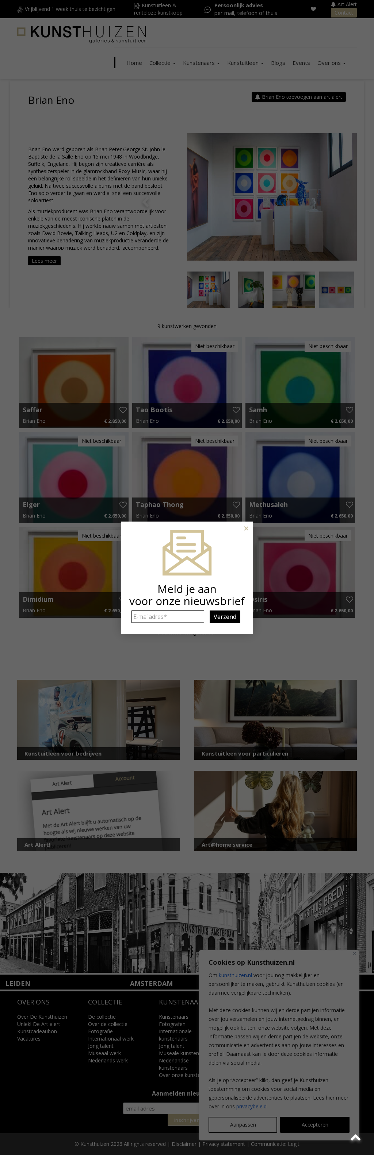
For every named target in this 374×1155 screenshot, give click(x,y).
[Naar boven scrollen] (356, 1137)
